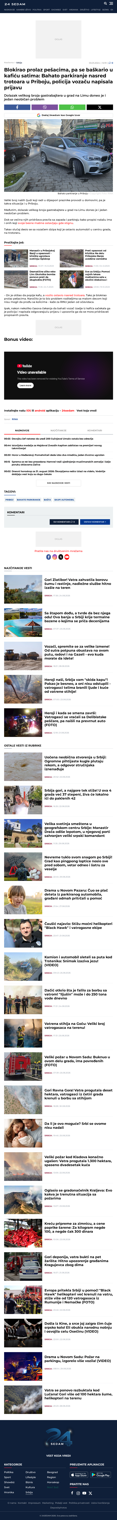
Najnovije (9, 9)
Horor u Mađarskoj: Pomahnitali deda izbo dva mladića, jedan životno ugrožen (58, 455)
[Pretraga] (105, 3)
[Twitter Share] (100, 107)
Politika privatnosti (79, 1503)
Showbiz (56, 9)
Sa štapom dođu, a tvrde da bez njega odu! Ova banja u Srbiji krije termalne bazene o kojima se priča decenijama (77, 617)
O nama (12, 1503)
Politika (37, 9)
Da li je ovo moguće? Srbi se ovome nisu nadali (75, 1126)
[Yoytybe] (84, 1493)
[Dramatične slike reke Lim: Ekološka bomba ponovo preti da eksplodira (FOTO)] (16, 279)
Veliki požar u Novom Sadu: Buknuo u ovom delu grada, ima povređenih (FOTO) (77, 1061)
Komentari (94, 430)
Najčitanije (58, 430)
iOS (28, 411)
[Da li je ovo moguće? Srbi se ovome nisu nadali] (23, 1133)
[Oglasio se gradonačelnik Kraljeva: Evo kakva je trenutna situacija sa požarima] (23, 1200)
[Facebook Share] (17, 107)
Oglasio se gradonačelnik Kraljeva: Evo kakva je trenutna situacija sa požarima (78, 1195)
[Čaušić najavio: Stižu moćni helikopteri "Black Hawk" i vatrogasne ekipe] (23, 933)
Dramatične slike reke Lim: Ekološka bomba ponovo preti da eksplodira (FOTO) (42, 275)
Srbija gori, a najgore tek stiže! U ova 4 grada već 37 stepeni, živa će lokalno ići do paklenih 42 (77, 795)
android (40, 411)
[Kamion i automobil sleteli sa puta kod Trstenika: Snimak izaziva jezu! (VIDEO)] (23, 966)
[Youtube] (67, 557)
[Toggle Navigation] (111, 3)
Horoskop (53, 1482)
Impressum (34, 1503)
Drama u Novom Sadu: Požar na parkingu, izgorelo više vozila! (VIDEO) (77, 1359)
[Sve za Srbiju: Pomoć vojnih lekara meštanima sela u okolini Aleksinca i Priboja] (72, 279)
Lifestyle (96, 9)
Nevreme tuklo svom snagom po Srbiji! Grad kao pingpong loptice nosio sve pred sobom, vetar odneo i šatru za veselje (78, 863)
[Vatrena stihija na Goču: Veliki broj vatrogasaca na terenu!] (23, 1033)
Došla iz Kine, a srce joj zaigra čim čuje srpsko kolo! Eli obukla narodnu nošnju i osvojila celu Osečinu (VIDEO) (78, 1328)
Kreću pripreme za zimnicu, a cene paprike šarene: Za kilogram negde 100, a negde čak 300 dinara (74, 1228)
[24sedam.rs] (14, 4)
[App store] (79, 1475)
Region (51, 1477)
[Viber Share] (45, 107)
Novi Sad (52, 1487)
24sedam (68, 411)
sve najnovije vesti (58, 483)
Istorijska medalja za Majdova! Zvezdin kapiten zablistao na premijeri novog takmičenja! (57, 447)
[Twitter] (60, 557)
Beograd (52, 1472)
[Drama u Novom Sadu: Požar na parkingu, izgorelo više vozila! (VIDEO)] (23, 1366)
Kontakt (22, 1503)
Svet (65, 9)
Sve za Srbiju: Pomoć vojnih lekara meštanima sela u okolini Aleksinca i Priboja (97, 275)
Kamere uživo (23, 9)
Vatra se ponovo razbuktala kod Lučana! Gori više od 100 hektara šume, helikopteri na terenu (78, 1394)
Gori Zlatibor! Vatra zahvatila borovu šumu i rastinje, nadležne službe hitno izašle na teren (77, 584)
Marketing (48, 1503)
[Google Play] (100, 1475)
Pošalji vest (61, 1503)
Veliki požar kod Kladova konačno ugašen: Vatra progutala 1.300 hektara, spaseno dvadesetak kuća (78, 1161)
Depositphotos (58, 1507)
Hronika (73, 9)
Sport (46, 9)
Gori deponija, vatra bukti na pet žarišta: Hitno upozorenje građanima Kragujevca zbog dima (76, 1261)
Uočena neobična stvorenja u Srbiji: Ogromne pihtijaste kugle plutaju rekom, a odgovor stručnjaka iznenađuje (75, 763)
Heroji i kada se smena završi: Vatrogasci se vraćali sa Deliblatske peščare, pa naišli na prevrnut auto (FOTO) (75, 719)
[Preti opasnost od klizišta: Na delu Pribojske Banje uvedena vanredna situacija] (72, 258)
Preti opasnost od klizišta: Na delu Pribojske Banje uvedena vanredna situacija (96, 254)
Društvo (84, 9)
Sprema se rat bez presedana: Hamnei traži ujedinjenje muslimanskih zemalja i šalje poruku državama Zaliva (61, 463)
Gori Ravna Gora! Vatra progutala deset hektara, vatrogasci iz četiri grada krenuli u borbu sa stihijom (78, 1094)
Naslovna (9, 62)
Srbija (19, 62)
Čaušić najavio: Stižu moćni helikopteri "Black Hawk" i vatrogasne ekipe (78, 926)
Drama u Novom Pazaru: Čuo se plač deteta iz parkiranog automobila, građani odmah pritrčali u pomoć (76, 895)
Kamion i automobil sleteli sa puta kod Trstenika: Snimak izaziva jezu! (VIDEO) (78, 961)
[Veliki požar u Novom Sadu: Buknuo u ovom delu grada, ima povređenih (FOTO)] (23, 1066)
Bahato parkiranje (28, 499)
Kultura (30, 1487)
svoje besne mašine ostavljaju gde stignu (45, 223)
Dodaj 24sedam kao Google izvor (61, 115)
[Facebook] (48, 557)
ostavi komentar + (95, 521)
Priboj (9, 499)
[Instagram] (54, 557)
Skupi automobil (64, 499)
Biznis (105, 9)
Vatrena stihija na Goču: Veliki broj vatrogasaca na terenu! (74, 1026)
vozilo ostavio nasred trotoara (65, 295)
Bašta (47, 499)
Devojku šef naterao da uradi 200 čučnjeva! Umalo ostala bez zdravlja (52, 438)
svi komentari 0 (64, 521)
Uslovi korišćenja (100, 1503)
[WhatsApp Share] (72, 107)
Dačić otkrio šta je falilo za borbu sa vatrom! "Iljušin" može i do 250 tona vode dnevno (75, 994)
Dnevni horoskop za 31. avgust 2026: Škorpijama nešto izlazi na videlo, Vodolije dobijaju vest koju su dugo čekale (58, 473)
